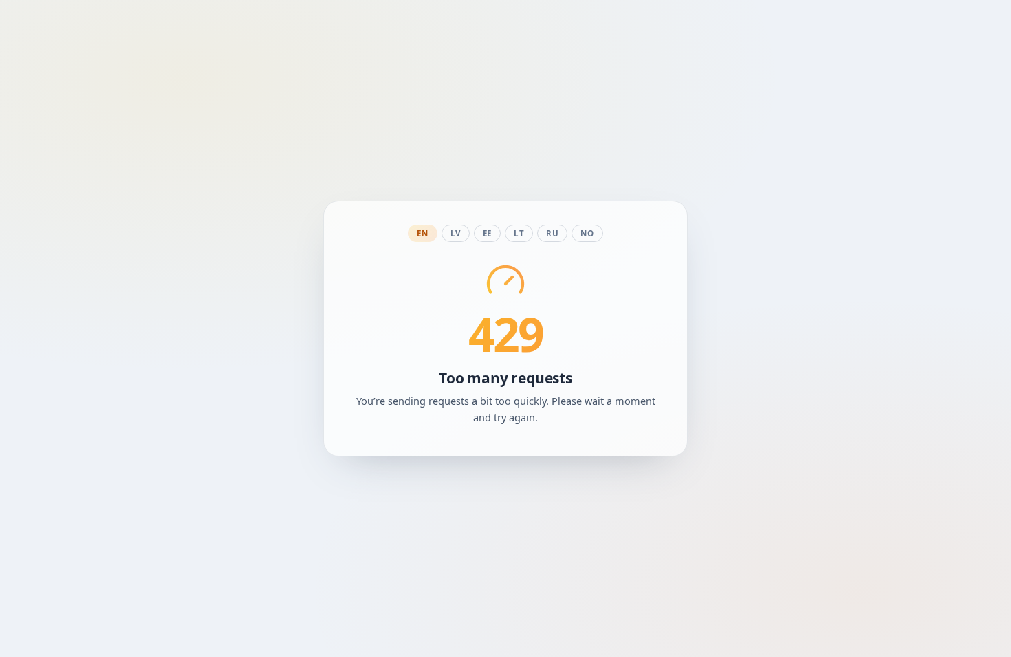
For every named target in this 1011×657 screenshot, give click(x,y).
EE (487, 233)
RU (552, 233)
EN (422, 233)
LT (519, 233)
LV (455, 233)
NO (587, 233)
